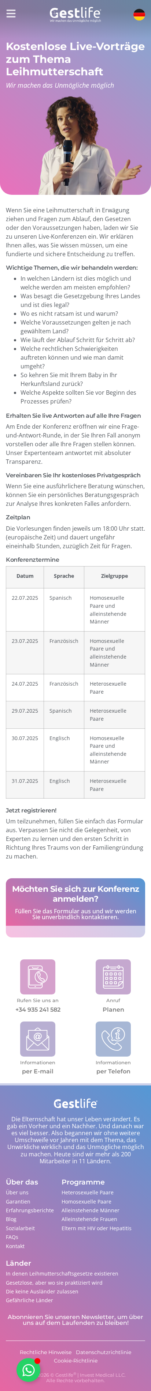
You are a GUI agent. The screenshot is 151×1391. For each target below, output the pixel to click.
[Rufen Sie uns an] (37, 976)
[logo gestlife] (75, 14)
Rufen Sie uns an (38, 1000)
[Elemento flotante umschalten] (28, 1370)
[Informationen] (37, 1039)
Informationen (37, 1062)
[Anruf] (113, 976)
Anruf (113, 1000)
